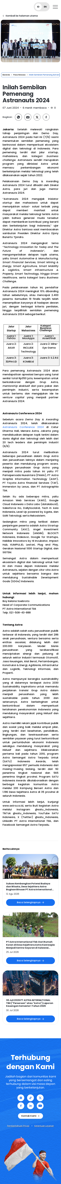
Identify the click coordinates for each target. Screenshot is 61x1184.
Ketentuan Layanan (44, 1125)
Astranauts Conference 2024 (23, 427)
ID (38, 6)
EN (45, 6)
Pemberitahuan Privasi (18, 1125)
